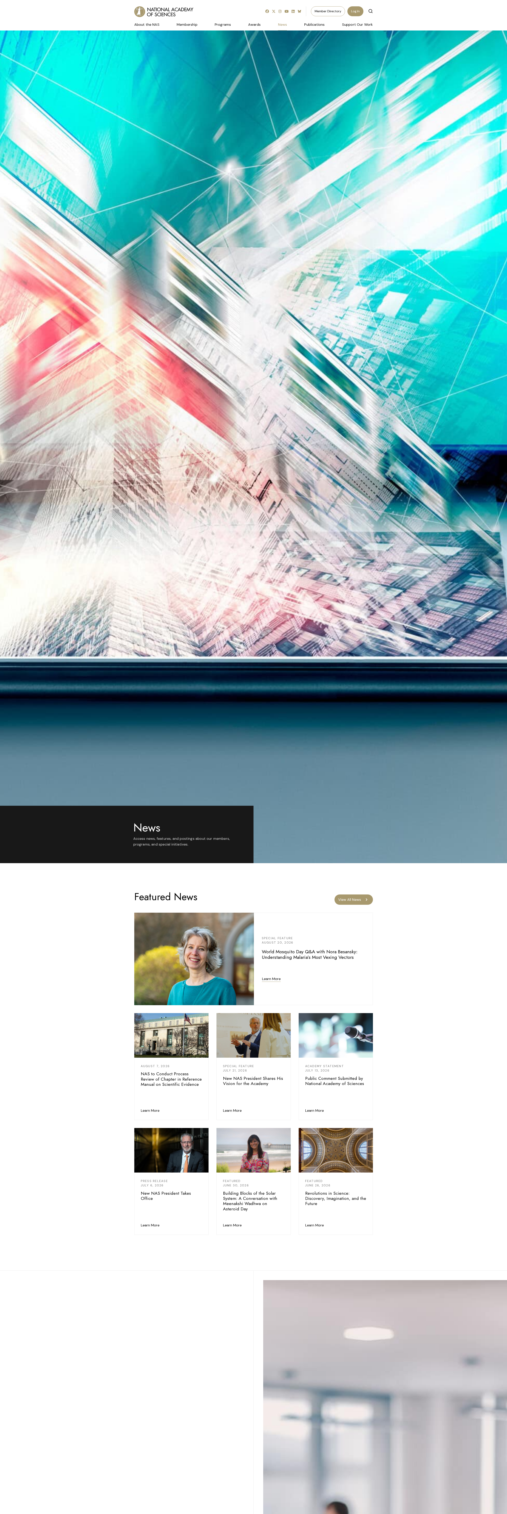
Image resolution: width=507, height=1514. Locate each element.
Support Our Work (357, 24)
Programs (223, 24)
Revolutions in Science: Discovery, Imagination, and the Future (335, 1198)
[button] (370, 11)
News (282, 24)
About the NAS (146, 24)
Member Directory (328, 11)
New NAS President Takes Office (166, 1195)
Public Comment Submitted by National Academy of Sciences (334, 1081)
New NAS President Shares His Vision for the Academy (253, 1081)
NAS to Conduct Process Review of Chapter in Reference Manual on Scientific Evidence (171, 1079)
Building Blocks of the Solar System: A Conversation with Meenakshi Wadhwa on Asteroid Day (250, 1201)
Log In (355, 11)
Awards (254, 24)
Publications (314, 24)
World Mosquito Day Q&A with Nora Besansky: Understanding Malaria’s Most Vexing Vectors (309, 954)
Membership (187, 24)
